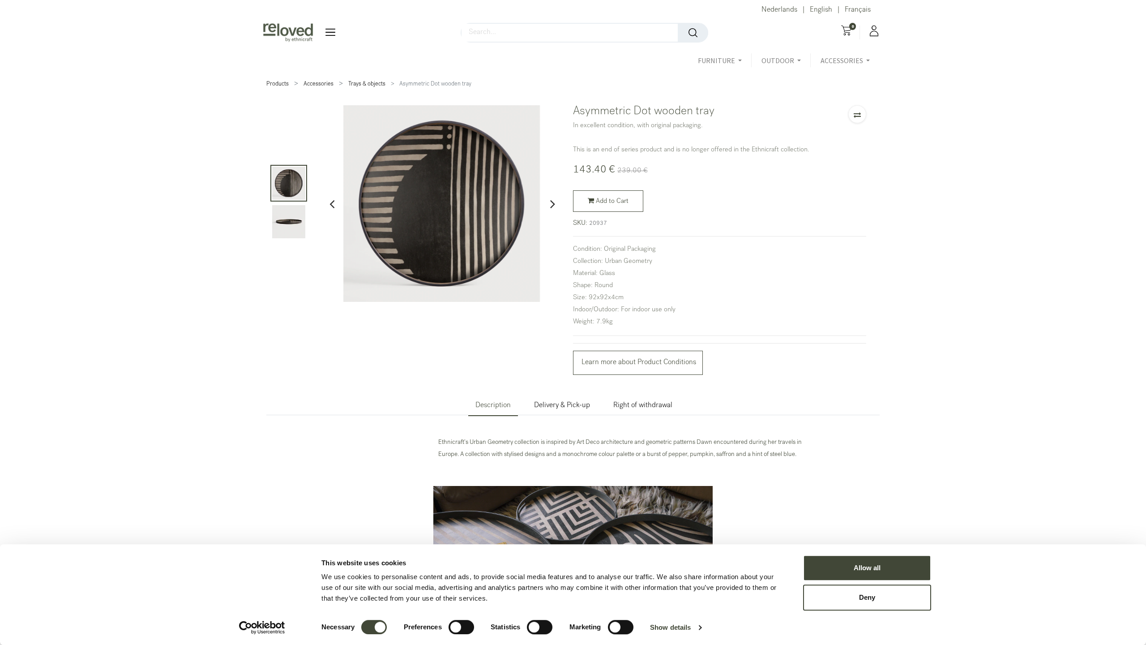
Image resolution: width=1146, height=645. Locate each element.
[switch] (461, 627)
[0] (846, 32)
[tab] (493, 406)
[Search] (693, 33)
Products (277, 84)
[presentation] (332, 204)
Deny (867, 597)
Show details (670, 627)
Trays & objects (366, 84)
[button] (857, 114)
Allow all (867, 568)
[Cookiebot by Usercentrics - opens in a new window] (262, 627)
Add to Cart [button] (611, 201)
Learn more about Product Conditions (638, 362)
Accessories (319, 84)
